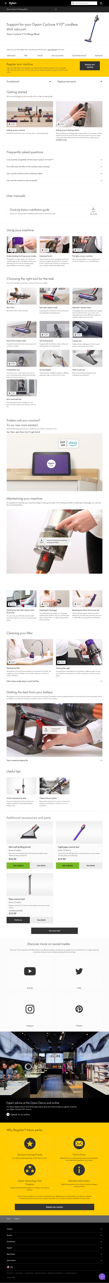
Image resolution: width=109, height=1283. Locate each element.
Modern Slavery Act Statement (55, 1273)
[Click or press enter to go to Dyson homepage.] (12, 4)
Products (9, 1229)
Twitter (79, 988)
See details (41, 866)
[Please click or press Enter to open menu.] (5, 3)
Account (9, 1235)
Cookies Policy (19, 1273)
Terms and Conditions (40, 1273)
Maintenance (99, 55)
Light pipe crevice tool (68, 847)
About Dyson (11, 1254)
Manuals (40, 55)
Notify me (18, 920)
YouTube (30, 988)
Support (9, 1248)
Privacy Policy (10, 1273)
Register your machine (90, 65)
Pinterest (79, 1026)
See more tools (54, 931)
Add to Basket (18, 866)
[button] (54, 159)
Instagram (30, 1026)
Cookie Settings (29, 1273)
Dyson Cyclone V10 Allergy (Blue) (17, 9)
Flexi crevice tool (17, 899)
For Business (11, 1241)
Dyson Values (11, 1260)
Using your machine (57, 55)
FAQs (25, 55)
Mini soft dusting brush (20, 847)
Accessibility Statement (71, 1273)
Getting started (11, 55)
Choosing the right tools (79, 55)
